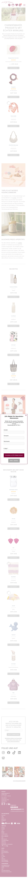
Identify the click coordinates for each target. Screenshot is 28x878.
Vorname (6, 435)
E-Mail (6, 448)
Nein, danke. (14, 460)
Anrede (6, 430)
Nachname (7, 441)
